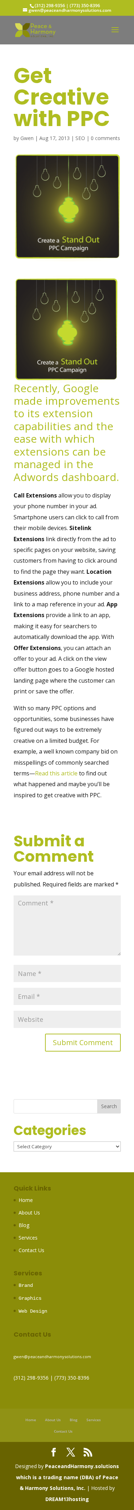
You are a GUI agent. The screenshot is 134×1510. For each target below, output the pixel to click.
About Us (29, 1212)
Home (26, 1200)
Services (28, 1237)
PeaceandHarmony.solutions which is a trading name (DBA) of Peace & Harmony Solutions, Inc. (67, 1477)
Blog (24, 1225)
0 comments (105, 138)
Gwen (27, 138)
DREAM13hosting (67, 1499)
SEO (80, 138)
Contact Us (31, 1250)
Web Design (33, 1311)
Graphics (30, 1298)
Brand (26, 1285)
